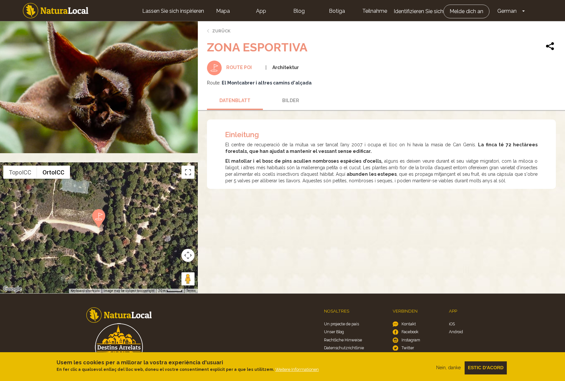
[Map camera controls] (188, 255)
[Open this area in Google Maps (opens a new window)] (12, 289)
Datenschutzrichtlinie (344, 347)
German (507, 11)
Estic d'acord (486, 367)
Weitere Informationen (297, 369)
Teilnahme (374, 11)
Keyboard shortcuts (85, 291)
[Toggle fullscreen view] (188, 172)
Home (55, 10)
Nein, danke (448, 367)
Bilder (290, 100)
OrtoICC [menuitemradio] (53, 172)
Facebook (410, 331)
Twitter (408, 347)
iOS (452, 323)
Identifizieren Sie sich (418, 11)
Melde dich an (466, 11)
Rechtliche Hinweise (343, 339)
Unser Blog (334, 331)
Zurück (221, 30)
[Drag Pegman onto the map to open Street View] (188, 278)
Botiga (337, 11)
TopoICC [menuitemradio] (20, 172)
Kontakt (409, 323)
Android (456, 331)
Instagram (411, 339)
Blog (299, 11)
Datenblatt (234, 100)
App (261, 11)
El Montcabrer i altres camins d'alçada (267, 82)
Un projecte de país (341, 323)
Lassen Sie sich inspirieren (173, 11)
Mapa (223, 11)
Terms (191, 291)
